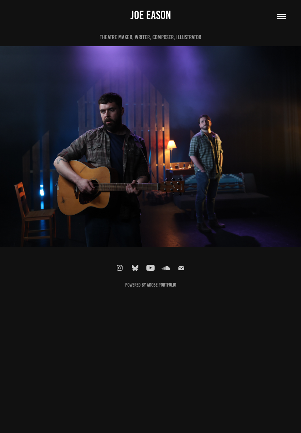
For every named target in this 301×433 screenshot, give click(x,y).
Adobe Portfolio (161, 285)
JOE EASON (150, 15)
